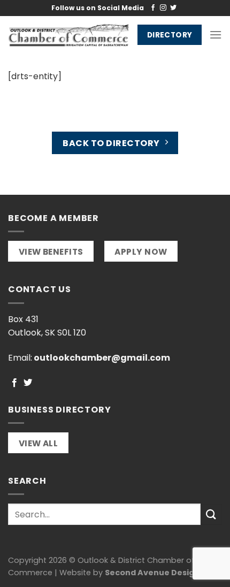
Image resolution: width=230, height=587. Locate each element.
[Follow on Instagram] (163, 8)
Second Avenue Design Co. (159, 572)
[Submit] (211, 514)
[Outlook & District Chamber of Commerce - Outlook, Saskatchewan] (68, 34)
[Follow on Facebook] (153, 8)
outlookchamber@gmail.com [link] (102, 358)
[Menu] (215, 34)
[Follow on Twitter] (173, 8)
